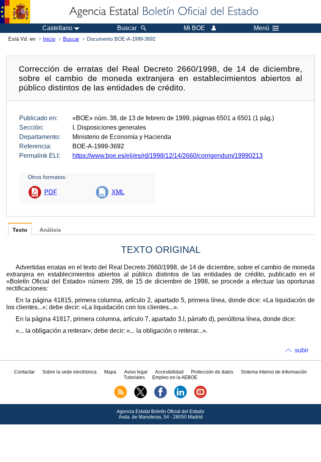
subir (301, 350)
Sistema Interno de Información (274, 372)
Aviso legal (136, 372)
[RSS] (120, 396)
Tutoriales (134, 377)
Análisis (50, 230)
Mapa (110, 372)
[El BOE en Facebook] (160, 396)
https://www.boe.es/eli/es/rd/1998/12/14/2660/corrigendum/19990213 (167, 155)
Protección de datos (212, 372)
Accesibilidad (169, 372)
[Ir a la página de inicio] (163, 11)
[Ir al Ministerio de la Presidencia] (15, 11)
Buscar (71, 39)
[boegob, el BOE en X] (140, 396)
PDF (50, 192)
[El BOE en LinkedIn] (180, 396)
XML (118, 192)
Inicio (49, 39)
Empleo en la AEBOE (174, 377)
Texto (20, 230)
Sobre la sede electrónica (69, 372)
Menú (261, 28)
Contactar (24, 372)
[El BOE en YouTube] (200, 396)
